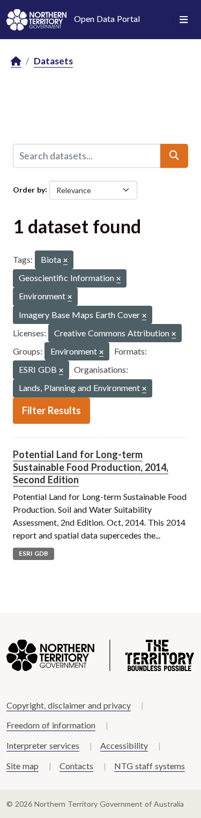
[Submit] (174, 155)
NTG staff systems (149, 766)
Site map (22, 766)
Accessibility (124, 745)
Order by (29, 189)
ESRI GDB (33, 553)
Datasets (53, 61)
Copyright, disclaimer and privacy (68, 705)
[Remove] (65, 261)
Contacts (76, 766)
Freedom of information (50, 725)
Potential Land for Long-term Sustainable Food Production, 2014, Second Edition (90, 466)
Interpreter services (42, 745)
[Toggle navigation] (184, 19)
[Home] (16, 61)
